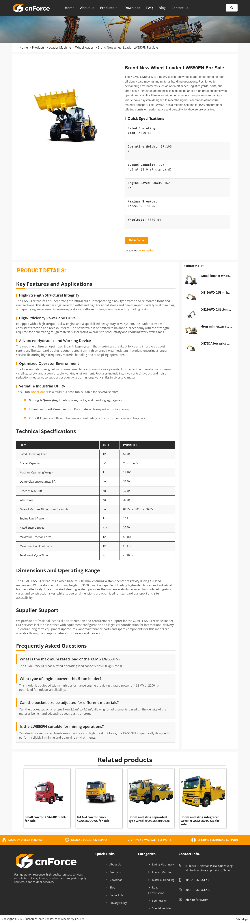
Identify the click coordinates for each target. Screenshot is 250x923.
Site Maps (242, 919)
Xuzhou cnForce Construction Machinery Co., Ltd (54, 919)
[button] (232, 8)
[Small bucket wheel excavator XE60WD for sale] (191, 280)
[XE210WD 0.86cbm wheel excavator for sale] (191, 313)
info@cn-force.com (196, 899)
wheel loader (39, 392)
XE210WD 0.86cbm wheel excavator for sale (216, 309)
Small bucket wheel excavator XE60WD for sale (216, 276)
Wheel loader (146, 250)
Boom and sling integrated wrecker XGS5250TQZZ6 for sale (200, 820)
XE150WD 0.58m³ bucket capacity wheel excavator (216, 293)
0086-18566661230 (197, 880)
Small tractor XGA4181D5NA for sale (45, 819)
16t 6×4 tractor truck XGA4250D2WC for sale (93, 819)
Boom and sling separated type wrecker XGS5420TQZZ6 (149, 819)
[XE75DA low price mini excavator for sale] (191, 347)
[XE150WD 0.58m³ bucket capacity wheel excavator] (191, 297)
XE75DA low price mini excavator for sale (216, 343)
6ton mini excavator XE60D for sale (216, 326)
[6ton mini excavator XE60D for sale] (191, 330)
